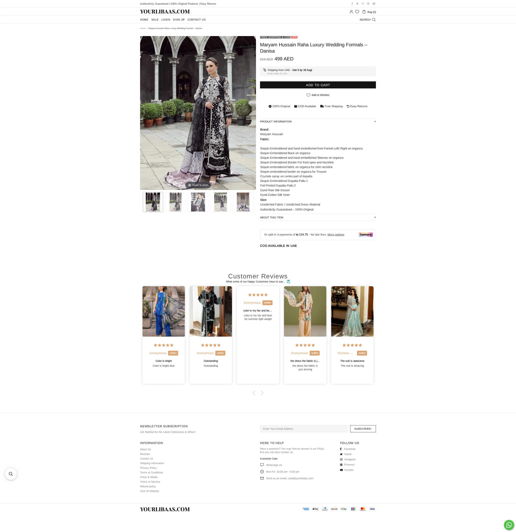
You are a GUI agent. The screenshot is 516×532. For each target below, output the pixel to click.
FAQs (320, 448)
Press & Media (148, 477)
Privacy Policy (148, 467)
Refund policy (148, 486)
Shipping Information (152, 463)
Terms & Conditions (151, 472)
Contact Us (146, 458)
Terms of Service (150, 481)
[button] (255, 393)
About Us (145, 449)
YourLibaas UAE (165, 11)
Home (143, 28)
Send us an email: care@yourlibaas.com (289, 478)
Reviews (145, 453)
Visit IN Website (149, 491)
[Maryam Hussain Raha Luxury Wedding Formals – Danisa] (153, 202)
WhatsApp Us (274, 465)
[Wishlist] (357, 11)
